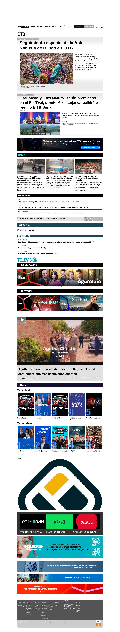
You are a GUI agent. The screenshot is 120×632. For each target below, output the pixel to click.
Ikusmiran (37, 608)
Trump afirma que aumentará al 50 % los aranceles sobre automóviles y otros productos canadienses (53, 207)
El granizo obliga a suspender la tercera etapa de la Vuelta (38, 254)
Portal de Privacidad (40, 622)
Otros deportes (44, 616)
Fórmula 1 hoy (44, 608)
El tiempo (67, 601)
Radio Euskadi (29, 603)
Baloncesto (43, 615)
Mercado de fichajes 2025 (46, 609)
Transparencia (76, 622)
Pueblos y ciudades (69, 608)
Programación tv (21, 602)
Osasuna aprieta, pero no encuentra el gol (32, 248)
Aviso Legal (48, 622)
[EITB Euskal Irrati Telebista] (23, 26)
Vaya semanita (21, 606)
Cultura (36, 606)
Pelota (42, 612)
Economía (37, 603)
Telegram (78, 607)
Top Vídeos (56, 602)
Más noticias (24, 196)
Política (36, 605)
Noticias (33, 26)
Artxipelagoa (28, 614)
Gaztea (27, 606)
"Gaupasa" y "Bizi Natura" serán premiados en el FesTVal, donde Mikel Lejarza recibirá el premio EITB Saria (59, 102)
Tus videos (90, 220)
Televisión (47, 26)
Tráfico (66, 603)
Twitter (77, 604)
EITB (21, 34)
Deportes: (44, 600)
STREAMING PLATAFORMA (31, 532)
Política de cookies (56, 622)
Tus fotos (90, 218)
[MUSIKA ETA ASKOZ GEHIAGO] (86, 521)
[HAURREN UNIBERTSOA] (59, 521)
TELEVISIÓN (27, 260)
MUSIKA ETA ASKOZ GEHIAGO (85, 532)
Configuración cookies (67, 622)
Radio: (28, 600)
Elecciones (67, 605)
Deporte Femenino (45, 611)
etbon (28, 291)
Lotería (66, 606)
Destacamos (29, 265)
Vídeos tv (20, 605)
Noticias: (37, 600)
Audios (55, 605)
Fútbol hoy (43, 602)
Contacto (83, 622)
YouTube (78, 610)
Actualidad (37, 602)
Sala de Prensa (68, 609)
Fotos (55, 603)
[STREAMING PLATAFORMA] (33, 521)
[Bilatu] (97, 27)
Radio (54, 26)
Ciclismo (43, 614)
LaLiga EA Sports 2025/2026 (47, 603)
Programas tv (21, 603)
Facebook (78, 602)
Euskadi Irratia (29, 602)
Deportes (40, 26)
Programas (28, 611)
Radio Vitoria (28, 605)
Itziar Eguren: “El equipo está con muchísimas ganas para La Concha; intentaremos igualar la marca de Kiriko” (56, 242)
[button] (58, 286)
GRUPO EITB (89, 26)
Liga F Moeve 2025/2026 (46, 605)
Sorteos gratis (68, 604)
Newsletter (78, 600)
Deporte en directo (45, 618)
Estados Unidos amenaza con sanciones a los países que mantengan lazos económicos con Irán (51, 213)
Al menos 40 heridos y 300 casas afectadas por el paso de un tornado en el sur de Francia (49, 202)
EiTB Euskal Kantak (30, 609)
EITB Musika (28, 608)
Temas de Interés (69, 607)
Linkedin (78, 608)
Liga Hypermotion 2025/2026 (47, 606)
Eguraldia (37, 609)
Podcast (28, 612)
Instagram (78, 605)
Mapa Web (88, 622)
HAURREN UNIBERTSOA (56, 532)
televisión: (21, 600)
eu (99, 27)
